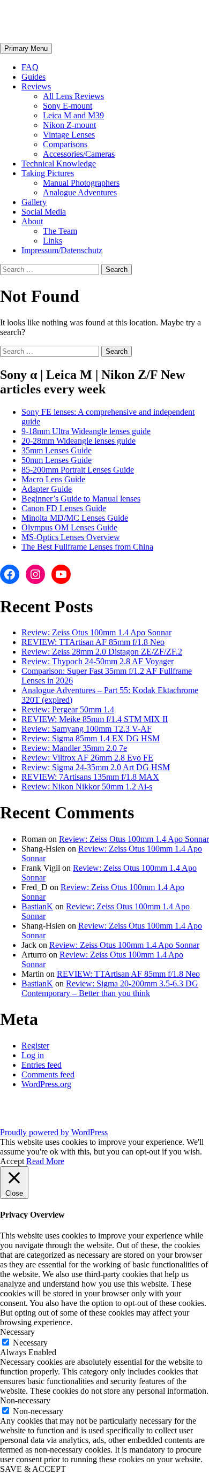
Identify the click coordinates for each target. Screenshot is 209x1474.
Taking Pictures (47, 173)
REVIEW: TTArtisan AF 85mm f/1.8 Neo (93, 642)
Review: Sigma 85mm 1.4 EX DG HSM (90, 738)
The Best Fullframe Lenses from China (87, 546)
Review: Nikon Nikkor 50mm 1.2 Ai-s (86, 786)
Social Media (43, 211)
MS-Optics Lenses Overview (70, 537)
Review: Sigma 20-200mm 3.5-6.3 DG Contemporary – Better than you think (109, 988)
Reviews (36, 86)
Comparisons (65, 144)
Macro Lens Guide (53, 479)
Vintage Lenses (69, 134)
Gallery (34, 202)
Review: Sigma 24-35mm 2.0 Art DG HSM (95, 767)
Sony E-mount (67, 105)
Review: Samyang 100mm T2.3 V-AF (86, 728)
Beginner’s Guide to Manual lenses (80, 498)
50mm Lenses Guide (56, 460)
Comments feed (47, 1074)
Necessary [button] (17, 1331)
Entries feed (41, 1064)
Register (35, 1045)
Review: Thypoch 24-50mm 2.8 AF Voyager (97, 661)
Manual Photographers (81, 182)
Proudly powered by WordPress (54, 1132)
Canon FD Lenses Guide (63, 508)
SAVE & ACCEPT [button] (33, 1468)
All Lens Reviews (73, 96)
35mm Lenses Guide (56, 450)
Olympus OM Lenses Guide (69, 527)
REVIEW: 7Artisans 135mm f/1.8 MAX (90, 776)
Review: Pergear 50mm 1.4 (67, 709)
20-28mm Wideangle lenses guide (78, 440)
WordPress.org (46, 1084)
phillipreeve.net (57, 21)
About (32, 221)
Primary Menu (26, 48)
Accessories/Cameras (79, 153)
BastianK (37, 906)
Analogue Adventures (80, 192)
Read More (45, 1161)
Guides (33, 76)
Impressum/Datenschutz (61, 250)
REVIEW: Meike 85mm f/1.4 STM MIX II (94, 719)
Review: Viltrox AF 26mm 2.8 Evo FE (87, 757)
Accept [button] (12, 1161)
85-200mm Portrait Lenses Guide (77, 469)
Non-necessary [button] (25, 1400)
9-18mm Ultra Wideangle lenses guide (86, 431)
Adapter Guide (46, 488)
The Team (60, 230)
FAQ (30, 67)
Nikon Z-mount (69, 125)
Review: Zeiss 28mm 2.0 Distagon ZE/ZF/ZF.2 (101, 651)
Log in (32, 1055)
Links (52, 240)
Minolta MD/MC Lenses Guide (74, 517)
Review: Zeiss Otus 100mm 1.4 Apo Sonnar (96, 632)
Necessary (30, 1342)
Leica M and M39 (73, 115)
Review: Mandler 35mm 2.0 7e (74, 748)
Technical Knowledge (58, 163)
